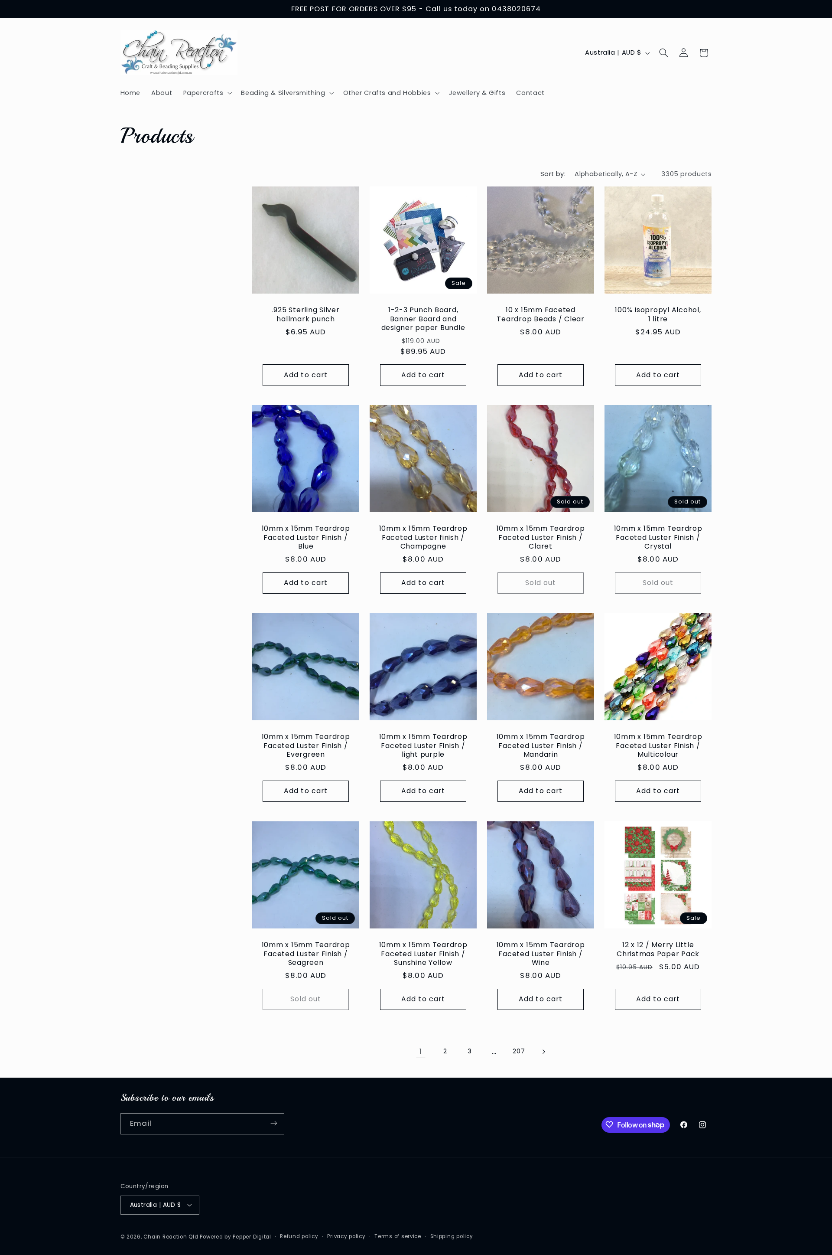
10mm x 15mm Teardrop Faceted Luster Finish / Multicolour (658, 746)
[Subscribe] (273, 1123)
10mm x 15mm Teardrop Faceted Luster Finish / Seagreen (306, 954)
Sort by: (553, 174)
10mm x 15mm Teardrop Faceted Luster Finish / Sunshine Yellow (423, 954)
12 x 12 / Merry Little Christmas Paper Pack (658, 949)
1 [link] (420, 1051)
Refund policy (299, 1236)
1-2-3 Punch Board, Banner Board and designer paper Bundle (423, 319)
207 (519, 1051)
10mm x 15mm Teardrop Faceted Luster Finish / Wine (541, 954)
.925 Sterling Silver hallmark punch (306, 314)
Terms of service (397, 1236)
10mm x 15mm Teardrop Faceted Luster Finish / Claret (541, 538)
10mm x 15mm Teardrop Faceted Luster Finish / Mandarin (541, 746)
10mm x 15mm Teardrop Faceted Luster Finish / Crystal (658, 538)
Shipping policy (451, 1236)
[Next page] (543, 1052)
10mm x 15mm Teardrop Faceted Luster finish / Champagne (423, 538)
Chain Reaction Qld (170, 1236)
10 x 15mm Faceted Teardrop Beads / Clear (541, 314)
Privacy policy (346, 1236)
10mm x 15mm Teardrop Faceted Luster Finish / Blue (306, 538)
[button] (207, 92)
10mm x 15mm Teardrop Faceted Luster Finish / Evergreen (306, 746)
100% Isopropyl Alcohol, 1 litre (658, 314)
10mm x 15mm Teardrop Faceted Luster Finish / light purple (423, 746)
